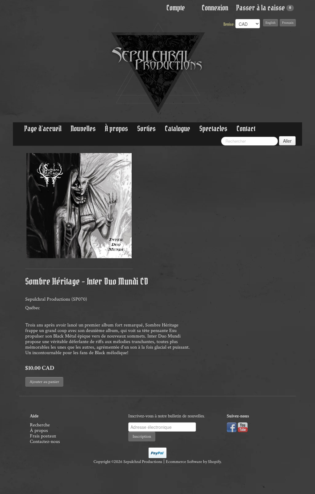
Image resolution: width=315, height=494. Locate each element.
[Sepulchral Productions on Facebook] (232, 427)
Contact (246, 128)
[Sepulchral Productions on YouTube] (243, 427)
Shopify (214, 461)
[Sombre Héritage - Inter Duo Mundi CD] (79, 205)
